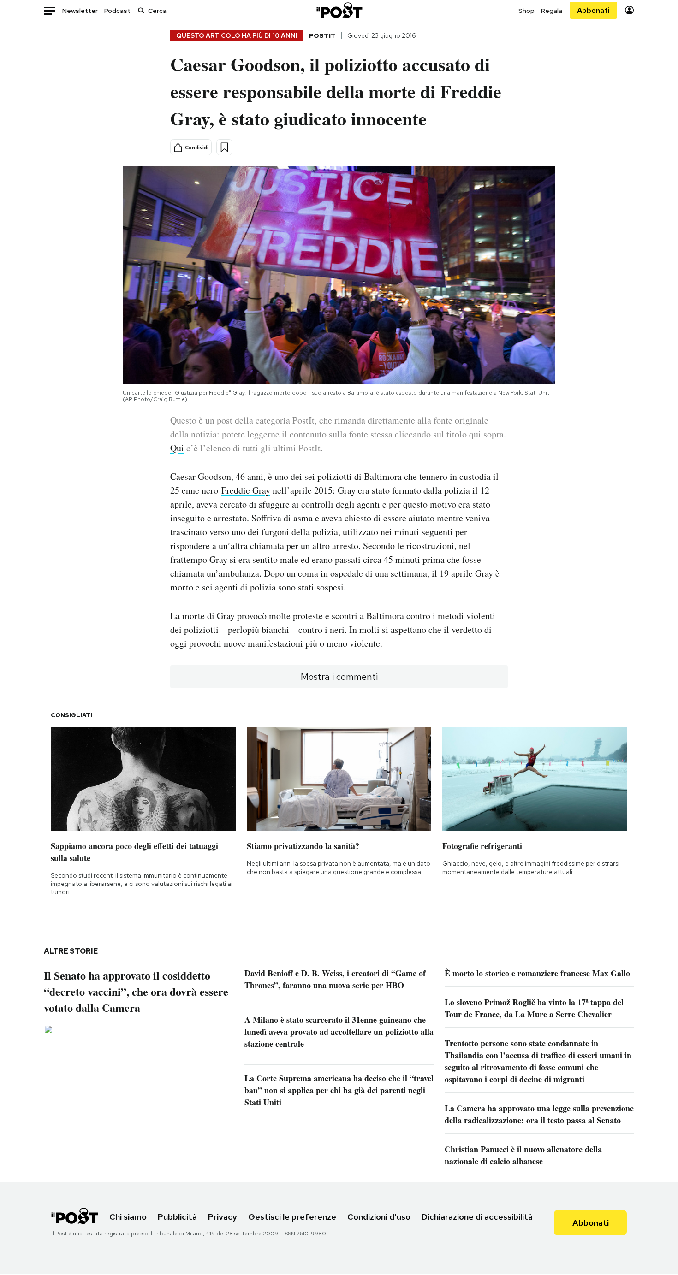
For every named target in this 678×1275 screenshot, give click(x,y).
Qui (177, 448)
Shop (526, 10)
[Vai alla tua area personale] (629, 10)
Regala (551, 10)
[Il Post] (339, 10)
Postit (322, 35)
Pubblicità (177, 1216)
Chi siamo (128, 1216)
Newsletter (80, 10)
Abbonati (593, 10)
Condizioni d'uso (378, 1216)
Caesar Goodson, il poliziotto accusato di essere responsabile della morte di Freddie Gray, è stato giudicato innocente (335, 91)
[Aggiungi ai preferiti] (224, 147)
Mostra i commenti (339, 677)
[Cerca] (141, 10)
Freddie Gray (245, 490)
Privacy (222, 1216)
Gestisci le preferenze (292, 1216)
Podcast (117, 10)
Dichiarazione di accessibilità (477, 1216)
